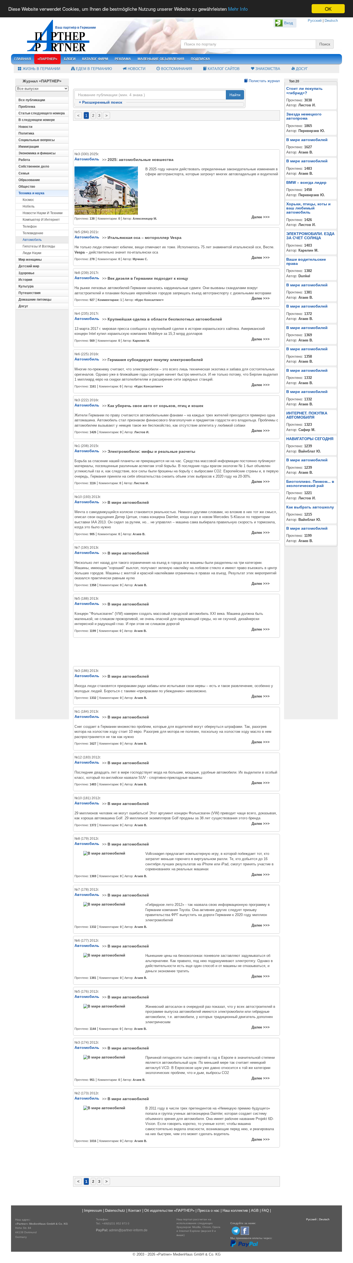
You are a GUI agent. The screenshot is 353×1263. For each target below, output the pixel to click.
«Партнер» (47, 59)
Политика (26, 133)
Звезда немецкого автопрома (304, 116)
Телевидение (33, 233)
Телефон (30, 226)
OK (328, 8)
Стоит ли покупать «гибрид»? (304, 90)
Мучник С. (140, 259)
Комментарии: (110, 299)
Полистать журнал (264, 81)
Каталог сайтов (223, 69)
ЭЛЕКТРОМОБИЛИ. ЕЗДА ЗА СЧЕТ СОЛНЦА (310, 235)
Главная (22, 59)
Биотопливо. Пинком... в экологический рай (310, 483)
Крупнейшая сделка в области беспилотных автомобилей (165, 319)
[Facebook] (245, 1230)
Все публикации (31, 100)
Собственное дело (33, 166)
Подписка (200, 59)
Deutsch (331, 20)
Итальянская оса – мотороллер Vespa (144, 237)
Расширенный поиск (100, 102)
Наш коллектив (235, 1210)
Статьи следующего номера (41, 113)
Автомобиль (32, 240)
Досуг (301, 69)
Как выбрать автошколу (310, 507)
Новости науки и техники (43, 213)
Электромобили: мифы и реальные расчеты (151, 451)
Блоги (70, 59)
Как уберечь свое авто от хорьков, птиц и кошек (155, 405)
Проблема (26, 107)
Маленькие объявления (161, 59)
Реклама (123, 59)
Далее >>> (261, 217)
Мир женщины (30, 260)
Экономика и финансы (36, 153)
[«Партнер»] (55, 35)
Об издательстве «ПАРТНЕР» (169, 1210)
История (25, 280)
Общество (26, 186)
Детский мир (28, 266)
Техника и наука (31, 193)
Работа (24, 160)
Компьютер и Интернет (41, 220)
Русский (315, 20)
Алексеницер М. (145, 218)
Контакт (134, 1210)
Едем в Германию (93, 69)
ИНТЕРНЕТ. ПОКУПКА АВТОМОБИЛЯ (306, 415)
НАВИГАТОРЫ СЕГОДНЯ (309, 439)
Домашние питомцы (34, 299)
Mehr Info (238, 9)
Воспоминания (176, 69)
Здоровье (26, 273)
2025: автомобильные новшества (140, 159)
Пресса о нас (208, 1210)
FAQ (265, 1210)
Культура (26, 286)
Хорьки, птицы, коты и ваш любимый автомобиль (308, 208)
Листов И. (141, 432)
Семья (23, 173)
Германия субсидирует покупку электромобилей (155, 359)
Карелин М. (141, 340)
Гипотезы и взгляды (39, 246)
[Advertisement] (176, 135)
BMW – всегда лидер (306, 182)
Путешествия (29, 293)
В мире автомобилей (128, 502)
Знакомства (267, 69)
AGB (255, 1210)
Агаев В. (139, 534)
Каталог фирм (95, 59)
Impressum (93, 1210)
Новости (136, 69)
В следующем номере (36, 120)
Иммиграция (28, 147)
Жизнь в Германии (41, 69)
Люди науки (32, 253)
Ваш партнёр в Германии (75, 27)
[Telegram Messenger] (236, 1230)
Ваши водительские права (306, 261)
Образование (29, 180)
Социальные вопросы (36, 140)
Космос (28, 200)
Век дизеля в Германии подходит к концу (148, 278)
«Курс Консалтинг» (149, 299)
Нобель (28, 206)
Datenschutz (115, 1210)
